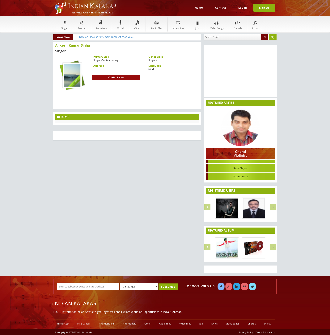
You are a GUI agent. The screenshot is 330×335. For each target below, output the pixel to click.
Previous (48, 73)
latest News (63, 37)
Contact (220, 7)
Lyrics (255, 28)
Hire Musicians (106, 323)
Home (199, 7)
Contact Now (116, 77)
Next (96, 73)
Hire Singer (63, 323)
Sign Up (264, 8)
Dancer (82, 28)
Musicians (101, 28)
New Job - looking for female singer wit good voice (106, 37)
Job (197, 28)
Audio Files (165, 323)
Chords (238, 28)
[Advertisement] (127, 171)
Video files (178, 28)
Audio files (156, 28)
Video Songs (217, 28)
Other (137, 28)
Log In (242, 7)
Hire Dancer (83, 323)
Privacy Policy (246, 332)
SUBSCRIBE (168, 286)
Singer (64, 28)
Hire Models (129, 323)
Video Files (185, 323)
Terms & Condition (265, 332)
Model (120, 28)
